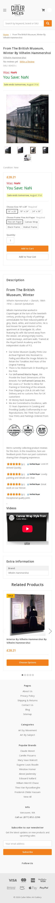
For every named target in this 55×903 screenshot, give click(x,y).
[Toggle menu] (4, 10)
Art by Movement (27, 730)
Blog (27, 709)
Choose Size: (22, 206)
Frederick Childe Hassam (27, 792)
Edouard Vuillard (27, 778)
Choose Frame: (26, 217)
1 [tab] (22, 675)
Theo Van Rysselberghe (27, 787)
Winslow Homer (27, 769)
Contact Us (27, 704)
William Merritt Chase (27, 782)
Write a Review (27, 61)
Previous (4, 631)
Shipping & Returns (28, 700)
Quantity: (11, 234)
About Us (27, 691)
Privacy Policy (27, 695)
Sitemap (27, 714)
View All (27, 796)
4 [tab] (30, 675)
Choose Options (27, 662)
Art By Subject (27, 734)
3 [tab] (27, 675)
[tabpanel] (27, 631)
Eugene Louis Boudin (27, 764)
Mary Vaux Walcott (27, 760)
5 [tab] (33, 675)
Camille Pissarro (27, 755)
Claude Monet (27, 750)
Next (50, 631)
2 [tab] (25, 675)
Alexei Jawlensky (27, 773)
